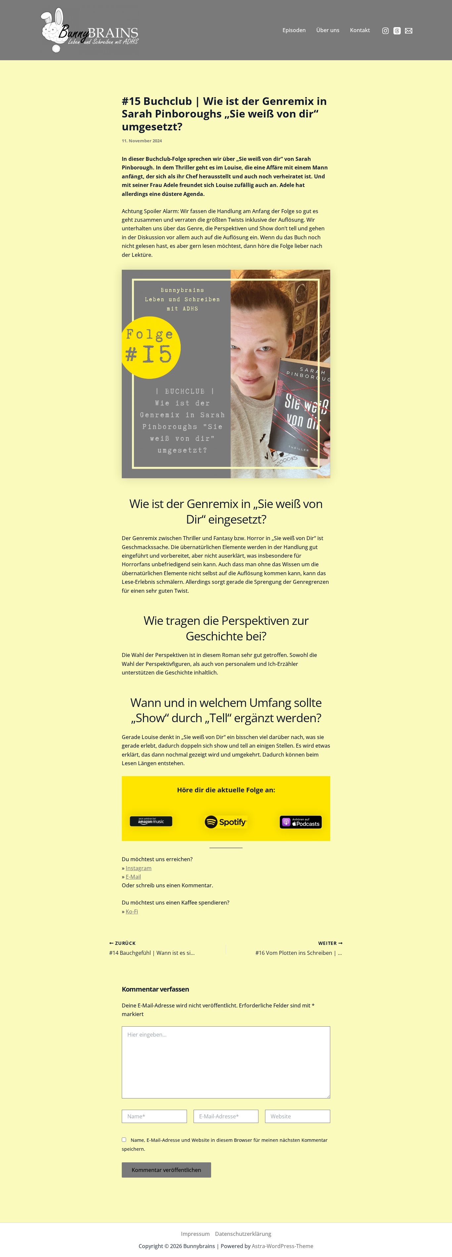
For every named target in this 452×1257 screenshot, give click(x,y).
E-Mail (133, 876)
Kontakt (360, 30)
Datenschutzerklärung (243, 1233)
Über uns (327, 30)
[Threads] (397, 30)
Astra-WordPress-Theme (282, 1246)
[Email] (408, 30)
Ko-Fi (132, 911)
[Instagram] (385, 30)
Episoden (294, 30)
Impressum (195, 1233)
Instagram (139, 868)
